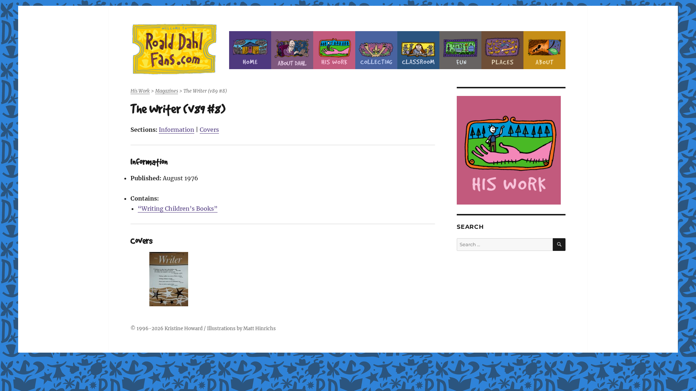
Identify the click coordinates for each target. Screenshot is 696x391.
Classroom (418, 50)
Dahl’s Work (334, 50)
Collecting (376, 50)
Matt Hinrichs (259, 328)
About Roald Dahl (292, 50)
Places (502, 50)
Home (250, 50)
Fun (460, 50)
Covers (209, 129)
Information (176, 129)
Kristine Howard (184, 328)
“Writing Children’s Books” (178, 208)
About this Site (544, 50)
